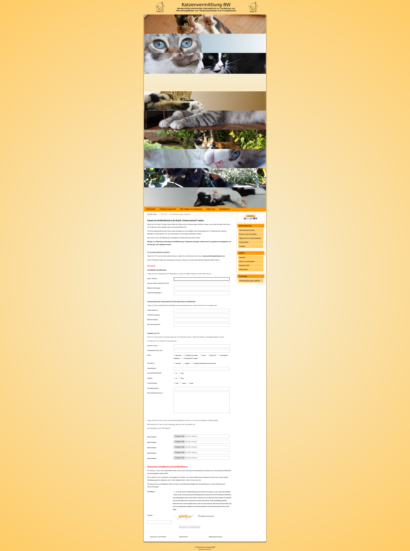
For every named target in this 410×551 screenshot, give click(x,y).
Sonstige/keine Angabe (191, 358)
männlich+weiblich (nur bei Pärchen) (205, 363)
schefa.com (208, 549)
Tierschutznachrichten (247, 230)
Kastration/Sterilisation (154, 373)
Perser (204, 355)
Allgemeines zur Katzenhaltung (250, 238)
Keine (191, 383)
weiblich (187, 363)
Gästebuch (224, 209)
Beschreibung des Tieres (155, 393)
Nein (182, 373)
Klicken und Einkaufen (247, 261)
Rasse (149, 355)
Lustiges (242, 246)
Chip (177, 383)
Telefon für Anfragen (153, 315)
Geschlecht (150, 363)
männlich (178, 363)
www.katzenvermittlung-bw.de (194, 470)
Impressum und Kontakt (158, 537)
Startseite (150, 209)
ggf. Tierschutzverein (153, 324)
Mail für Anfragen (152, 319)
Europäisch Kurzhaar (191, 355)
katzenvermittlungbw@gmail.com (214, 256)
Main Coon (213, 355)
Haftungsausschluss (215, 537)
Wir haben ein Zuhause (191, 209)
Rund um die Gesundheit (247, 234)
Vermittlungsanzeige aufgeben (249, 281)
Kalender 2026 (244, 265)
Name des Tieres (152, 345)
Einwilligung (150, 491)
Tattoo (184, 383)
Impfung (149, 378)
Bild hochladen (151, 437)
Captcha (149, 515)
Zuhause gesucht (168, 209)
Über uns (210, 209)
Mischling (178, 355)
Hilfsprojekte (243, 269)
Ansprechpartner (152, 310)
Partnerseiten (243, 242)
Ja (176, 373)
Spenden (242, 257)
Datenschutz (183, 537)
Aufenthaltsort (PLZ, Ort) (154, 350)
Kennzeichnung (152, 383)
